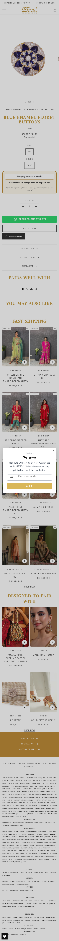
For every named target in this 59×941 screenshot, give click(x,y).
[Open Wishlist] (5, 936)
